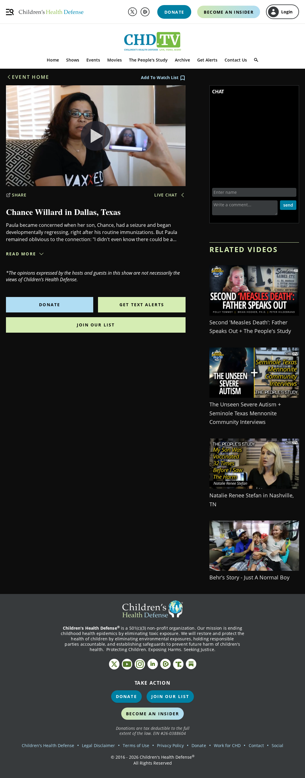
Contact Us (236, 60)
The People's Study (148, 60)
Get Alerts (207, 60)
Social (277, 745)
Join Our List (96, 325)
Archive (182, 60)
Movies (114, 60)
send (288, 205)
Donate (49, 304)
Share (19, 195)
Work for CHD (227, 745)
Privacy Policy (170, 745)
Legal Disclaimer (98, 745)
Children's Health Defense (48, 745)
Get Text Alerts (141, 304)
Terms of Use (136, 745)
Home (53, 60)
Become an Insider (152, 713)
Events (93, 60)
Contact (256, 745)
